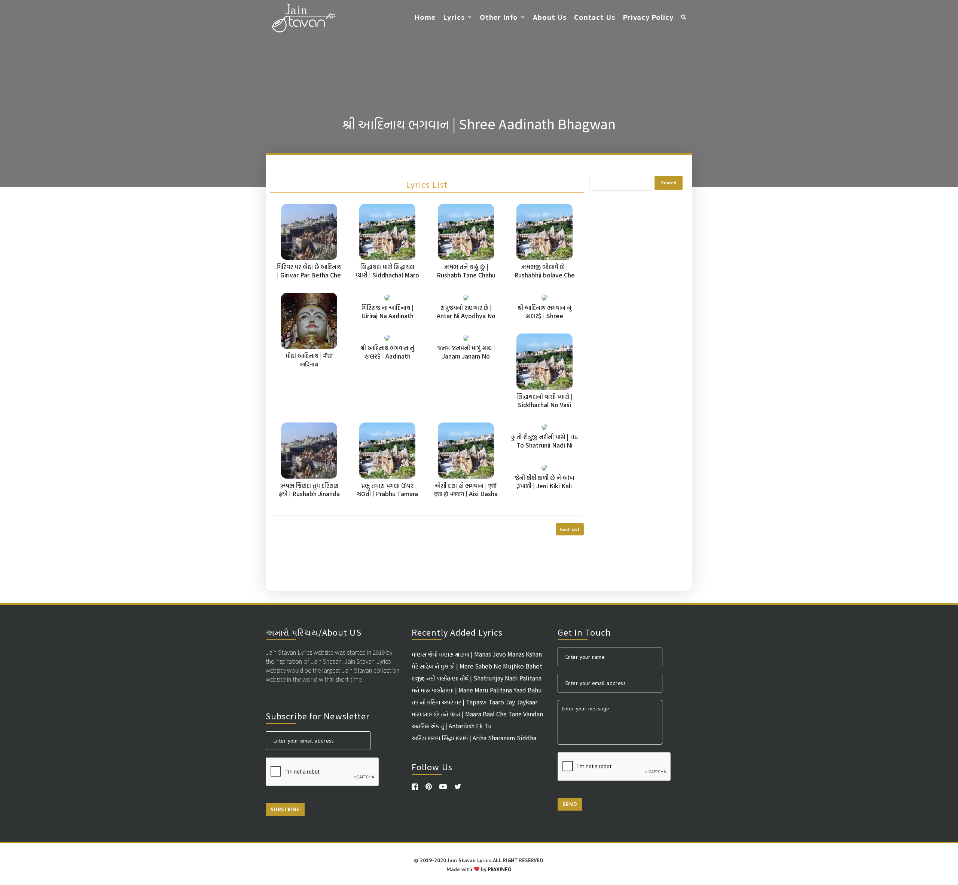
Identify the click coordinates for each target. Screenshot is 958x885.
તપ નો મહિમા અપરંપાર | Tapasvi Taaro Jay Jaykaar (474, 701)
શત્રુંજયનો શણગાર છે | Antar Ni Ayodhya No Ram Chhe (466, 315)
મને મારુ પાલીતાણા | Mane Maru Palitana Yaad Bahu (477, 689)
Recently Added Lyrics (457, 632)
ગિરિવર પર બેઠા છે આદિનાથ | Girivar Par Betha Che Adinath (309, 275)
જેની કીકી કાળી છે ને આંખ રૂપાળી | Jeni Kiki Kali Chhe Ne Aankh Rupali (544, 485)
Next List (569, 529)
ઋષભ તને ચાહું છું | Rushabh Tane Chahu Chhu (466, 275)
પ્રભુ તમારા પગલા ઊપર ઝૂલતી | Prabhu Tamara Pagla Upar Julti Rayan (387, 493)
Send (569, 804)
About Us (550, 17)
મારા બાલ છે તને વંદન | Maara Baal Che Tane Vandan (477, 713)
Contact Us (594, 17)
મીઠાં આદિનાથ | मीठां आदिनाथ (309, 359)
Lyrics (454, 17)
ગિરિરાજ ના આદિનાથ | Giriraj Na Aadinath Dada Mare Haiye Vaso (387, 315)
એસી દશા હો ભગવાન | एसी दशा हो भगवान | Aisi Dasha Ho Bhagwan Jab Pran (466, 493)
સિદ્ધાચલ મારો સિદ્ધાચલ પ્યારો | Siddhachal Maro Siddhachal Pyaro (387, 275)
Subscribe (285, 809)
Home (425, 17)
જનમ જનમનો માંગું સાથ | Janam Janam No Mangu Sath (466, 356)
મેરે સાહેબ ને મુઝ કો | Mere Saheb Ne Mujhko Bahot (477, 665)
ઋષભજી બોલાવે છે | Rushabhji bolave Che (544, 270)
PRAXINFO (500, 869)
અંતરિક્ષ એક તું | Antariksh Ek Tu (452, 725)
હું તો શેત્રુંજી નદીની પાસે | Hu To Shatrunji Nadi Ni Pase (544, 445)
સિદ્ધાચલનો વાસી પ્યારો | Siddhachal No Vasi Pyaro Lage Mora (544, 404)
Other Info (499, 17)
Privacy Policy (648, 17)
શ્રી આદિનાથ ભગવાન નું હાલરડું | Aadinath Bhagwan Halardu (387, 356)
